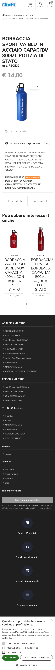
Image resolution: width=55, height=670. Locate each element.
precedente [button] (15, 201)
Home (8, 15)
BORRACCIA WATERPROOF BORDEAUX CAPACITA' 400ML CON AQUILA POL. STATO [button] (17, 274)
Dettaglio (13, 638)
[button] (9, 5)
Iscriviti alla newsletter (27, 499)
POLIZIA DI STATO (14, 18)
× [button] (52, 620)
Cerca (40, 7)
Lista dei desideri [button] (17, 131)
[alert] (27, 643)
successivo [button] (39, 201)
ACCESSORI (31, 18)
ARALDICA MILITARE (23, 15)
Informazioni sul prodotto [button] (25, 143)
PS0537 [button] (14, 255)
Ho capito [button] (10, 657)
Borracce (44, 18)
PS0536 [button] (40, 255)
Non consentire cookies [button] (37, 657)
